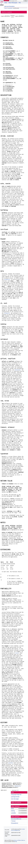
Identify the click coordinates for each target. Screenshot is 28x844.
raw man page (15, 799)
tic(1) (17, 653)
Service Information (9, 6)
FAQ (20, 2)
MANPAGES (6, 0)
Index (5, 2)
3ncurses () (16, 819)
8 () (14, 823)
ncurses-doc (10, 8)
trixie (6, 8)
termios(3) (7, 279)
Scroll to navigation (7, 12)
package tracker (15, 796)
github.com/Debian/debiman (19, 840)
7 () (13, 821)
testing (13, 810)
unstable (13, 813)
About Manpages (12, 2)
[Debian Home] (2, 3)
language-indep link (16, 794)
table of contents (16, 802)
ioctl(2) (10, 762)
